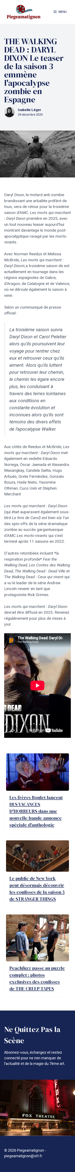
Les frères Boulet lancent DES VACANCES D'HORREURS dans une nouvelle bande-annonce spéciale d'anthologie (36, 811)
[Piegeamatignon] (23, 12)
